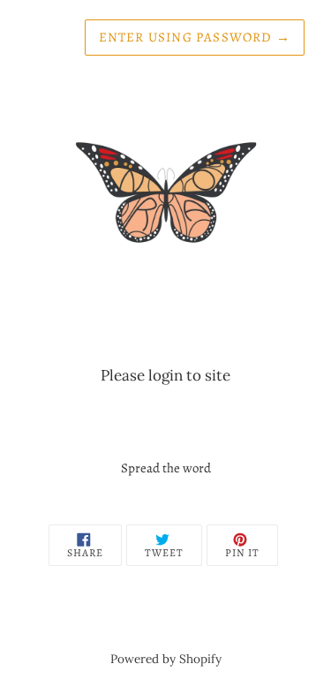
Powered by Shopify (166, 659)
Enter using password (194, 37)
